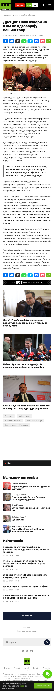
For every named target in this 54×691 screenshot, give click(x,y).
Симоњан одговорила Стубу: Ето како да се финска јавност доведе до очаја (26, 596)
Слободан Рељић (19, 494)
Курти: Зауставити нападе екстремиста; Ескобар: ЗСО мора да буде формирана (26, 407)
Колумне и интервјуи (20, 477)
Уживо (20, 5)
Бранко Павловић (19, 484)
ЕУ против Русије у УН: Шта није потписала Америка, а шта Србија (25, 576)
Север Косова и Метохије (16, 425)
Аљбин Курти (24, 416)
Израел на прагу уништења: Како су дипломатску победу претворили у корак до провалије (26, 549)
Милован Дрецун (34, 420)
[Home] (5, 5)
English (7, 668)
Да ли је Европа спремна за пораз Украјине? (26, 586)
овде (22, 686)
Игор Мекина (17, 505)
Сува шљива (18, 519)
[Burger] (50, 5)
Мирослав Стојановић (21, 526)
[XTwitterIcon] (27, 651)
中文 (29, 670)
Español (36, 668)
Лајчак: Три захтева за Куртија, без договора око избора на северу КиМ (23, 365)
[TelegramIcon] (22, 651)
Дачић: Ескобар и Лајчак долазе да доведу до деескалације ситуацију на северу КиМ (25, 323)
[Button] (47, 642)
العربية (26, 668)
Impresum (27, 627)
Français (46, 668)
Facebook (27, 615)
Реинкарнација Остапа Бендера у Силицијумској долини (29, 498)
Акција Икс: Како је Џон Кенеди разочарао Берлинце (28, 530)
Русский (17, 668)
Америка (9, 416)
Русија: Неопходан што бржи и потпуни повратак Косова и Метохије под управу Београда (24, 563)
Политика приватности (27, 631)
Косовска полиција (13, 420)
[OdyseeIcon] (32, 651)
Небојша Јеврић (19, 517)
